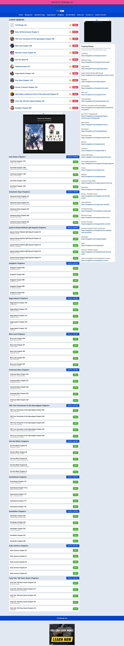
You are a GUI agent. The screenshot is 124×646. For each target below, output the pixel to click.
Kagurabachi (51, 15)
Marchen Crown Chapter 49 (25, 53)
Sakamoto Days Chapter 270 (19, 209)
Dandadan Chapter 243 (17, 522)
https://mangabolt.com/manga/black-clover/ (94, 124)
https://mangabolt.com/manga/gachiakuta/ (94, 131)
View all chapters (73, 156)
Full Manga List (21, 25)
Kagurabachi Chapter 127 (18, 315)
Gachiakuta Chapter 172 (18, 494)
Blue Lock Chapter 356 (17, 351)
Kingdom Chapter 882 (17, 286)
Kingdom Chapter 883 (17, 280)
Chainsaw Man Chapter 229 (19, 393)
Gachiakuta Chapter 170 (18, 507)
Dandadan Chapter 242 (17, 528)
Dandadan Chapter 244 (17, 516)
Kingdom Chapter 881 (17, 293)
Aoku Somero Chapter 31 (18, 556)
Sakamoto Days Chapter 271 (19, 203)
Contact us (89, 15)
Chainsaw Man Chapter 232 (19, 374)
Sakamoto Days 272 (22, 66)
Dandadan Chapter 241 (17, 535)
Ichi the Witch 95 (21, 60)
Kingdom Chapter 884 (17, 274)
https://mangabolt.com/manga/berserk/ (93, 144)
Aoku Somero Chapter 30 (18, 562)
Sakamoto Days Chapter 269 (19, 215)
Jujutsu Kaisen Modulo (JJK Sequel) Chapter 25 (25, 232)
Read (75, 25)
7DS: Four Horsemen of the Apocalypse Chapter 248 (27, 423)
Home (21, 15)
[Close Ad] (64, 113)
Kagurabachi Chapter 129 (24, 73)
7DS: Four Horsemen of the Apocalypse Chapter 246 (27, 435)
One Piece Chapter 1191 (24, 80)
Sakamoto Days (39, 15)
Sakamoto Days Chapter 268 (19, 222)
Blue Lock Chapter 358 (23, 46)
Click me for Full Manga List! (62, 2)
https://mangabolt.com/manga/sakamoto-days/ (95, 62)
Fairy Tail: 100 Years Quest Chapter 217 (23, 589)
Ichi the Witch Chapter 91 (18, 471)
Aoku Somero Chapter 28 (18, 573)
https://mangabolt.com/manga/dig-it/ (92, 245)
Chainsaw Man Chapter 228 (19, 400)
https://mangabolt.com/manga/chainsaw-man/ (95, 101)
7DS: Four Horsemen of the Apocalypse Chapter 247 (27, 429)
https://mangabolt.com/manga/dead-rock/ (94, 189)
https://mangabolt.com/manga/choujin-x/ (93, 150)
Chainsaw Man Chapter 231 (19, 381)
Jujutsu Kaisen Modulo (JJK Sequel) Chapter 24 (25, 238)
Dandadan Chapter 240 (17, 541)
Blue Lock (80, 15)
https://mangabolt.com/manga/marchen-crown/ (95, 217)
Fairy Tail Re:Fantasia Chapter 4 (27, 32)
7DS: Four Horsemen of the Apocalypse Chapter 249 (27, 416)
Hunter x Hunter (100, 15)
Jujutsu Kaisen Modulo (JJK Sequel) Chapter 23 (25, 245)
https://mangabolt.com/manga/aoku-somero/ (94, 260)
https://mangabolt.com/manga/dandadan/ (93, 239)
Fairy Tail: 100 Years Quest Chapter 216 (23, 595)
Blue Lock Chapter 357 (17, 345)
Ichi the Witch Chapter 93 (18, 458)
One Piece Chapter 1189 (18, 174)
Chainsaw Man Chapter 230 (19, 387)
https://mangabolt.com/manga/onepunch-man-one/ (96, 183)
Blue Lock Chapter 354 (17, 364)
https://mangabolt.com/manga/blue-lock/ (93, 94)
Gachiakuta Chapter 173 (18, 481)
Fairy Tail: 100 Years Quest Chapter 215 (23, 602)
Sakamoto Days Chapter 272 (19, 196)
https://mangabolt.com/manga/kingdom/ (93, 81)
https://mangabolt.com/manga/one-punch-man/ (95, 137)
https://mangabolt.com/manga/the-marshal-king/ (96, 211)
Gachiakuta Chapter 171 (18, 501)
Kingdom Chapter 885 (23, 108)
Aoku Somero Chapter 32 (18, 550)
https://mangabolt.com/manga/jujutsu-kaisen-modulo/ (97, 75)
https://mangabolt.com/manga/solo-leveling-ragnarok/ (97, 163)
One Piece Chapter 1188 (18, 181)
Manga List (28, 15)
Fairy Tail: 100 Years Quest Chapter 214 (23, 608)
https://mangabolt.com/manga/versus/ (92, 170)
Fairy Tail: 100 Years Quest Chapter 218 (29, 101)
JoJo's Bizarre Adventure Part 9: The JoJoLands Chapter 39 (36, 94)
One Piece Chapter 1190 (18, 168)
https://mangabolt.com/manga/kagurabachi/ (94, 68)
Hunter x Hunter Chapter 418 (26, 87)
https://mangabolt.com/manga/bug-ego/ (93, 176)
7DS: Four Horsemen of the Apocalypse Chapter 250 (34, 39)
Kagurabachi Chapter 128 (18, 309)
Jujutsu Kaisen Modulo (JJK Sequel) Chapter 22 (25, 251)
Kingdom (61, 15)
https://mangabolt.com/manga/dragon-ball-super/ (96, 157)
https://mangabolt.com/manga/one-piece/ (93, 55)
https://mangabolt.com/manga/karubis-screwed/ (95, 224)
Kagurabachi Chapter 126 (18, 322)
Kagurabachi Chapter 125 (18, 328)
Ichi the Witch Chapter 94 (18, 452)
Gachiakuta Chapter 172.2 (18, 488)
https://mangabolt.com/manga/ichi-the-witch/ (95, 88)
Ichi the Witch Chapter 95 (18, 446)
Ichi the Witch (70, 15)
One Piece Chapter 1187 (18, 186)
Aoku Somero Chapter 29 (18, 568)
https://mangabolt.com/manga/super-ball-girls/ (95, 204)
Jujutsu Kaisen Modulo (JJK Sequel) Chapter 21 (25, 258)
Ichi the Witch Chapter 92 (18, 465)
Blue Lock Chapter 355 (17, 358)
